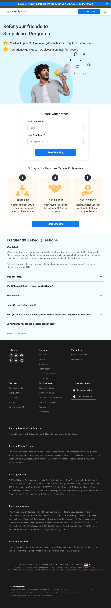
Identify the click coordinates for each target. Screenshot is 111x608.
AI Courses (38, 529)
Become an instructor (80, 355)
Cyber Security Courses (74, 515)
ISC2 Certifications (79, 522)
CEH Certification (35, 484)
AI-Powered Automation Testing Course (65, 459)
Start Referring (55, 152)
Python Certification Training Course (59, 494)
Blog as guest (76, 359)
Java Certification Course (29, 494)
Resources (13, 397)
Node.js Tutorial (83, 547)
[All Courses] (8, 11)
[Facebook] (11, 355)
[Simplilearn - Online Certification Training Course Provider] (23, 12)
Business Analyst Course (35, 459)
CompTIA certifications (73, 526)
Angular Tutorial (66, 547)
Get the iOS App (85, 396)
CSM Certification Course (52, 480)
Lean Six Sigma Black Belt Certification (63, 491)
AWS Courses (92, 526)
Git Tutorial (23, 551)
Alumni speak (44, 369)
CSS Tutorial (74, 551)
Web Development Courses (30, 522)
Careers (42, 359)
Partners (42, 407)
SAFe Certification (34, 487)
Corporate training (46, 388)
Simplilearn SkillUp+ (47, 393)
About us (42, 355)
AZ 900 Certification (54, 484)
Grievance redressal (47, 373)
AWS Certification (17, 484)
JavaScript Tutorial (33, 547)
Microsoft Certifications (19, 529)
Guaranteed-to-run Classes (50, 397)
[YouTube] (21, 355)
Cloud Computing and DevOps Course (61, 434)
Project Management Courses (22, 512)
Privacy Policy (48, 564)
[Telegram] (16, 360)
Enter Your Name (36, 121)
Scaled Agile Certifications (56, 522)
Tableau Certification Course (84, 487)
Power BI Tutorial (58, 551)
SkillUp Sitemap (15, 393)
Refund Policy (64, 564)
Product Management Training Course (25, 434)
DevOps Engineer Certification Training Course (65, 455)
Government (44, 412)
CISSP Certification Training (57, 487)
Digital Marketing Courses (56, 529)
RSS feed (12, 402)
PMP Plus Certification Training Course (26, 452)
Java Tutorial (50, 547)
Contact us (43, 378)
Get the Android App (85, 390)
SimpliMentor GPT (16, 407)
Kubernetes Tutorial (39, 551)
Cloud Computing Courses (49, 512)
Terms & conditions (16, 333)
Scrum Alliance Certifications (60, 519)
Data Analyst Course (55, 452)
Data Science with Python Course (80, 480)
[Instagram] (21, 360)
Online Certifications (32, 515)
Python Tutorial (15, 547)
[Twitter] (16, 355)
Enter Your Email (36, 135)
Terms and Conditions (28, 564)
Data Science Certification (77, 452)
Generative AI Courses (73, 512)
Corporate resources (47, 402)
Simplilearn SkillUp (16, 388)
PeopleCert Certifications (34, 519)
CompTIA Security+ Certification (80, 484)
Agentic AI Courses (52, 515)
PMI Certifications (52, 526)
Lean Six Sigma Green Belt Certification (26, 491)
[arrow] (55, 247)
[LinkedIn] (11, 360)
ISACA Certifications (32, 526)
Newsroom (43, 364)
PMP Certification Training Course (24, 480)
